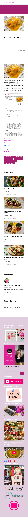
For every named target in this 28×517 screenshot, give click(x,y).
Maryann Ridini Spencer (11, 194)
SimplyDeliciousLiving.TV (9, 140)
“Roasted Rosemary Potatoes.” (10, 92)
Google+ (6, 142)
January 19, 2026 (8, 215)
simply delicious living (10, 161)
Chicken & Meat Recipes (11, 34)
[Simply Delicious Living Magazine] (14, 335)
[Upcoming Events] (14, 395)
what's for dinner (9, 163)
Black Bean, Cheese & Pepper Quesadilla (14, 258)
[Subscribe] (14, 382)
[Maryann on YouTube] (14, 440)
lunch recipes (18, 158)
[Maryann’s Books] (14, 484)
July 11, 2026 (7, 191)
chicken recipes (9, 156)
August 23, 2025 (7, 239)
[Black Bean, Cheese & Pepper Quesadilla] (14, 250)
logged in (12, 305)
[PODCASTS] (14, 355)
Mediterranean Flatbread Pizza (12, 211)
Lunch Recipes (14, 35)
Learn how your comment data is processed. (14, 309)
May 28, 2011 (7, 149)
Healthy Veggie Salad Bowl (13, 236)
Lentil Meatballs (9, 189)
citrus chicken (19, 156)
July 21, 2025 (7, 261)
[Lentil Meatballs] (14, 181)
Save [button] (18, 104)
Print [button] (20, 104)
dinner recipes (9, 158)
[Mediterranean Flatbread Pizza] (14, 203)
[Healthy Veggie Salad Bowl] (14, 227)
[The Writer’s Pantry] (14, 411)
